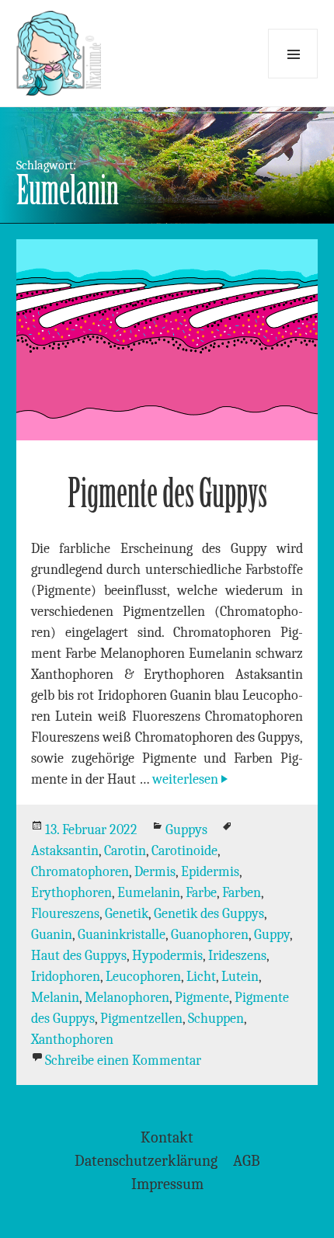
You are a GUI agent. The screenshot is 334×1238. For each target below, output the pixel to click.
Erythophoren (71, 893)
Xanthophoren (72, 1039)
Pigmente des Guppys (167, 493)
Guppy (272, 935)
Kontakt (167, 1137)
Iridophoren (65, 976)
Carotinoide (184, 851)
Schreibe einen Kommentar (123, 1060)
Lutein (240, 976)
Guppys (186, 830)
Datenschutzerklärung (146, 1161)
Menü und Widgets (293, 53)
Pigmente (202, 997)
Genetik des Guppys (209, 914)
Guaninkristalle (121, 935)
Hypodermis (167, 956)
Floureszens (65, 914)
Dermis (155, 872)
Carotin (125, 851)
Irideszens (237, 956)
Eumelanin (148, 893)
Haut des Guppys (79, 956)
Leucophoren (143, 976)
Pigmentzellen (141, 1018)
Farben (241, 893)
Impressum (167, 1184)
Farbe (201, 893)
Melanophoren (127, 997)
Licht (201, 976)
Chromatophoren (80, 872)
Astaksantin (65, 851)
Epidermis (210, 872)
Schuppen (216, 1018)
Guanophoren (210, 935)
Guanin (51, 935)
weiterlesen (191, 779)
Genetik (126, 914)
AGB (246, 1161)
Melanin (55, 997)
